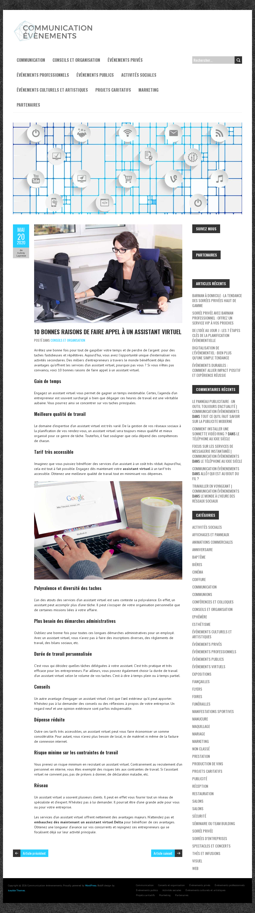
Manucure (200, 718)
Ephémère (199, 616)
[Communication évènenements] (54, 22)
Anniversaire (202, 549)
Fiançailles (201, 681)
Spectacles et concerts (211, 845)
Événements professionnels (43, 75)
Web (195, 868)
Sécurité (199, 816)
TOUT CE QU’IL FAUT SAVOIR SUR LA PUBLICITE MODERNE (216, 418)
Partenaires (28, 105)
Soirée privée (202, 831)
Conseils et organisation (76, 60)
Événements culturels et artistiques (52, 90)
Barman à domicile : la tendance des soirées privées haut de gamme (217, 300)
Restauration (203, 793)
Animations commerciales (212, 542)
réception (200, 786)
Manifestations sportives (213, 711)
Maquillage (201, 726)
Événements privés (125, 60)
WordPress (90, 885)
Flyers (197, 689)
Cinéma (197, 572)
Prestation (201, 756)
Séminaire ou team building (213, 823)
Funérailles (201, 704)
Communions (202, 594)
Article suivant (163, 853)
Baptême (198, 557)
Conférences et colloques (213, 601)
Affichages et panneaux (210, 534)
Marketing (148, 90)
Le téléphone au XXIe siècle (215, 436)
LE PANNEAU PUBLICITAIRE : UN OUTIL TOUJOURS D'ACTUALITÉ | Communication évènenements (215, 406)
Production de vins (207, 763)
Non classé (201, 748)
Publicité (199, 778)
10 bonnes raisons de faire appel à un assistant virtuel (108, 331)
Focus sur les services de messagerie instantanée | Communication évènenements (215, 451)
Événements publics (95, 75)
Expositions (201, 674)
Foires (197, 696)
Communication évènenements (215, 468)
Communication (31, 60)
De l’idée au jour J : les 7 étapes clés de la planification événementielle (216, 335)
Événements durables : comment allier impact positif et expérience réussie (216, 370)
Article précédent (34, 853)
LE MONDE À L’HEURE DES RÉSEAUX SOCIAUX (213, 498)
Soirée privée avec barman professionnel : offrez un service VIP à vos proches (213, 318)
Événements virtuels (208, 666)
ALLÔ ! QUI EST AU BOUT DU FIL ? (215, 476)
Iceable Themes (16, 890)
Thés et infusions (206, 853)
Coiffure (199, 579)
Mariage (198, 733)
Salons (197, 801)
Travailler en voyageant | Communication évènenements (215, 488)
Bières (197, 564)
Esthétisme (201, 624)
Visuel (197, 860)
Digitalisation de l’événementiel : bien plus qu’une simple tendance (212, 352)
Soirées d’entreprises (209, 838)
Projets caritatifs (113, 90)
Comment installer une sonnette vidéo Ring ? (210, 431)
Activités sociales (138, 75)
